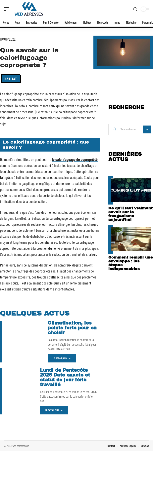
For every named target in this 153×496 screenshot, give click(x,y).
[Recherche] (135, 9)
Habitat (11, 78)
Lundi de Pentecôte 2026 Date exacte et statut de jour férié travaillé (65, 377)
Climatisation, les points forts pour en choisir (72, 327)
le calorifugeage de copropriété (75, 159)
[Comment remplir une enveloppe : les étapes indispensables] (131, 239)
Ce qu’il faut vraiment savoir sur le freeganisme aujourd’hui (130, 214)
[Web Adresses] (29, 9)
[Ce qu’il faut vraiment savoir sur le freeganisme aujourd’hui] (131, 190)
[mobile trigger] (7, 9)
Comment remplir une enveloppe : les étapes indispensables (130, 263)
